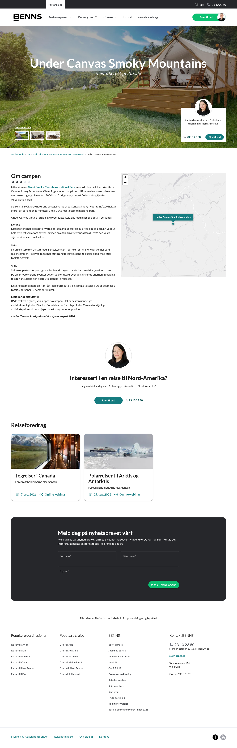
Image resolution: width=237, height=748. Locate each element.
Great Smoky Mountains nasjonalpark (67, 154)
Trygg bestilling (116, 697)
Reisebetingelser (117, 680)
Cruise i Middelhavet (71, 662)
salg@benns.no (177, 655)
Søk (202, 4)
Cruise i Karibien (69, 656)
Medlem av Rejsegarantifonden (29, 736)
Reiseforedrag (147, 17)
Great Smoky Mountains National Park (51, 187)
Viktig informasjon (118, 703)
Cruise (108, 17)
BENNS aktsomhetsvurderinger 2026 (128, 709)
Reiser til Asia (18, 650)
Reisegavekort (116, 685)
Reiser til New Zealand (23, 668)
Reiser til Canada (20, 662)
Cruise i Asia (66, 644)
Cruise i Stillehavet (70, 674)
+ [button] (125, 177)
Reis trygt (113, 691)
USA (29, 154)
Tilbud (127, 17)
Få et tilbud (206, 17)
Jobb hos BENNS (117, 650)
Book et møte (115, 644)
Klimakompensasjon (119, 656)
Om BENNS (114, 668)
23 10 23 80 (219, 4)
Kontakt (112, 662)
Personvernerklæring (119, 674)
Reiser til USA (18, 674)
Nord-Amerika (17, 154)
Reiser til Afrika (19, 644)
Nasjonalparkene (40, 154)
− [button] (125, 182)
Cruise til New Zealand (72, 668)
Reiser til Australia (21, 656)
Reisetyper (86, 17)
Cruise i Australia (69, 650)
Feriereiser (55, 4)
